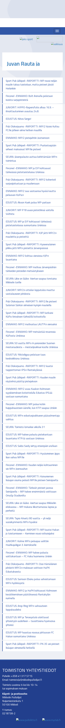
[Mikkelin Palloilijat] (34, 33)
